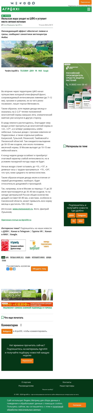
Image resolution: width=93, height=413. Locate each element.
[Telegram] (14, 269)
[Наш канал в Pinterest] (30, 3)
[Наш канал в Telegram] (21, 3)
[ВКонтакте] (7, 269)
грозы (4, 260)
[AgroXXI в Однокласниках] (16, 3)
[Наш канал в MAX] (34, 3)
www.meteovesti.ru (23, 209)
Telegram (82, 215)
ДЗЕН (32, 70)
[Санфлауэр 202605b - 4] (40, 245)
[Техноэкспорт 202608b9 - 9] (77, 86)
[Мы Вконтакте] (13, 3)
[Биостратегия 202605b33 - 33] (27, 294)
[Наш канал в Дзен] (25, 3)
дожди (48, 257)
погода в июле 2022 (17, 257)
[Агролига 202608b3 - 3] (13, 245)
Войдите (7, 331)
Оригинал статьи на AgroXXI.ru (16, 220)
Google (45, 70)
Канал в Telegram (20, 231)
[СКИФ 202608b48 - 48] (27, 305)
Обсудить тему (39, 269)
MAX (40, 70)
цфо (7, 257)
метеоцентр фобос (38, 257)
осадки (27, 257)
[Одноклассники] (11, 269)
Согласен (77, 405)
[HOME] (2, 16)
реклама (5, 240)
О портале (26, 382)
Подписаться (85, 2)
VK (36, 70)
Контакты (67, 382)
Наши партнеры (67, 386)
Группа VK (37, 231)
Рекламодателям (26, 386)
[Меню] (89, 9)
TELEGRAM (24, 70)
